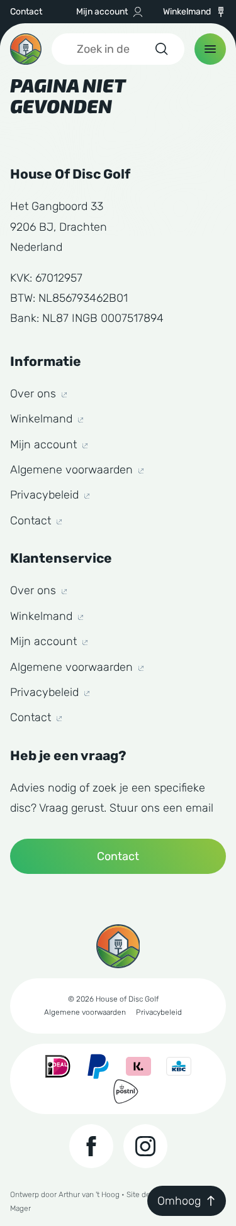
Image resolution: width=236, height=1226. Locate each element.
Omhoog (179, 1201)
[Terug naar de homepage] (26, 49)
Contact (26, 11)
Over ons (34, 393)
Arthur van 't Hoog (89, 1194)
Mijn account (102, 11)
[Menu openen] (210, 49)
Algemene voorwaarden (73, 470)
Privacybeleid (46, 495)
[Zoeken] (160, 49)
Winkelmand (187, 11)
